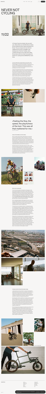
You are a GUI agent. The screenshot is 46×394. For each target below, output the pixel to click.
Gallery (26, 1)
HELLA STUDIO (39, 345)
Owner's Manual (36, 385)
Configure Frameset (36, 383)
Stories (31, 1)
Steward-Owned (25, 383)
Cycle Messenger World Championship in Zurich (22, 196)
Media (24, 385)
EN (1, 392)
